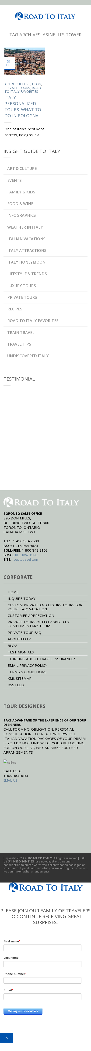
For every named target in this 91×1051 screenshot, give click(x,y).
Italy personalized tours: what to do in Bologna (22, 106)
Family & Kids (21, 192)
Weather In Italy (25, 227)
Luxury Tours (21, 285)
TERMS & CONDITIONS (27, 672)
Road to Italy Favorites (22, 90)
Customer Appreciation (31, 615)
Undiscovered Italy (28, 355)
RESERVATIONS (26, 555)
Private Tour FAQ (24, 632)
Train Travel (21, 332)
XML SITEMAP (20, 678)
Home (13, 592)
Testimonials (21, 652)
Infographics (21, 215)
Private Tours (17, 88)
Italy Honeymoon (26, 262)
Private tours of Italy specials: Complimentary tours (39, 624)
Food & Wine (20, 203)
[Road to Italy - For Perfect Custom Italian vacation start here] (45, 14)
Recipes (14, 309)
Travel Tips (19, 344)
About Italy (19, 639)
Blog (36, 84)
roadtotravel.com (25, 559)
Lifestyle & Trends (27, 273)
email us (10, 780)
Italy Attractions (26, 250)
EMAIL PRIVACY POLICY (27, 665)
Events (14, 180)
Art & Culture (17, 84)
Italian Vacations (26, 238)
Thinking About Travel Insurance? (41, 658)
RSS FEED (16, 685)
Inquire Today (21, 598)
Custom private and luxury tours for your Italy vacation (45, 607)
